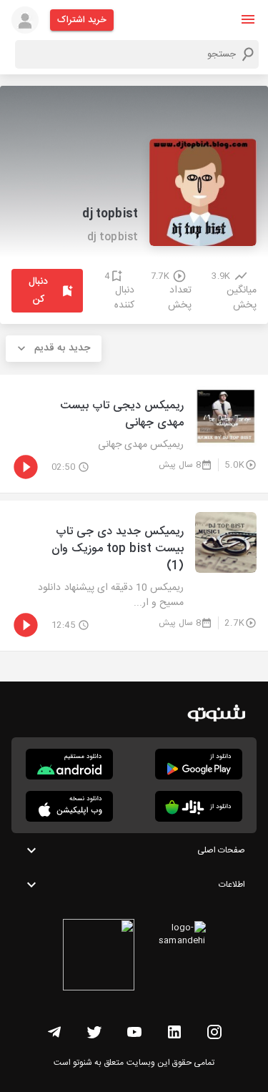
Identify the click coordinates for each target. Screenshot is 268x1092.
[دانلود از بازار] (198, 806)
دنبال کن (38, 290)
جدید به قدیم (62, 348)
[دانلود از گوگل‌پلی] (198, 764)
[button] (248, 19)
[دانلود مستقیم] (69, 764)
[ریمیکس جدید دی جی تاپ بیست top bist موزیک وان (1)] (134, 576)
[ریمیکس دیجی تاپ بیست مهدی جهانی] (134, 434)
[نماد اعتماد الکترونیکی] (98, 957)
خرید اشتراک (81, 20)
